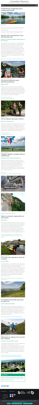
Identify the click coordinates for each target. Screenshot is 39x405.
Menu (3, 5)
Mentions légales (5, 397)
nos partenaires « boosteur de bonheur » (12, 378)
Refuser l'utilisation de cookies (17, 403)
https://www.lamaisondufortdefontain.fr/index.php (11, 356)
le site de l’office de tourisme (8, 380)
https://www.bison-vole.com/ (6, 134)
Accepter (8, 403)
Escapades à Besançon (19, 1)
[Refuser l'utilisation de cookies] (37, 402)
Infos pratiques (5, 394)
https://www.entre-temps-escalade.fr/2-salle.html (11, 173)
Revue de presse (5, 395)
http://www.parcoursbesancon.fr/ (7, 98)
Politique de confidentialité (27, 403)
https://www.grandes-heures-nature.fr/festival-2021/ (11, 316)
